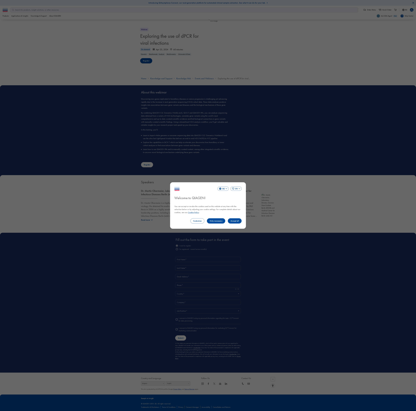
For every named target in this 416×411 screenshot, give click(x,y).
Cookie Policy (193, 212)
